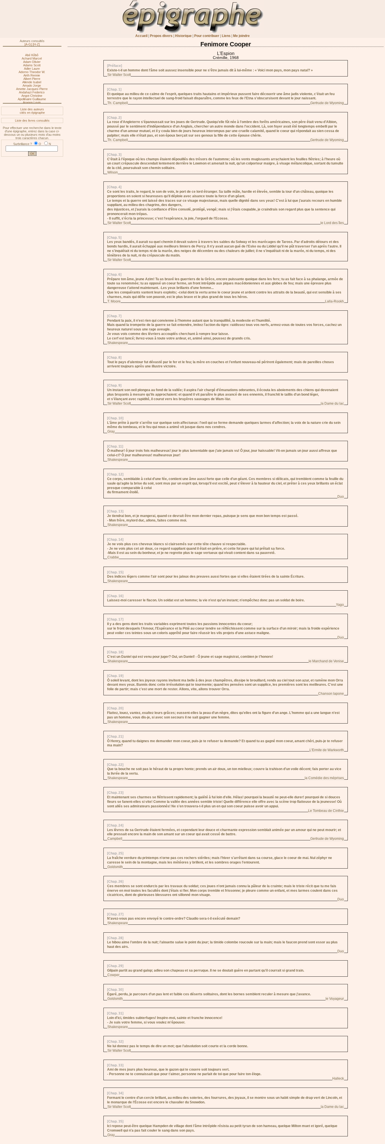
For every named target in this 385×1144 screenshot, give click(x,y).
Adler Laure (32, 68)
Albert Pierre (31, 78)
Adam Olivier (32, 61)
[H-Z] (36, 44)
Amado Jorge (32, 85)
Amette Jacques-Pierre (32, 89)
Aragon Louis (32, 102)
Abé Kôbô (31, 55)
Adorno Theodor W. (32, 72)
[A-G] (28, 44)
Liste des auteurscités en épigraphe (32, 111)
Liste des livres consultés (32, 120)
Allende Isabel (31, 82)
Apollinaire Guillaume (32, 99)
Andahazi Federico (32, 92)
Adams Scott (32, 65)
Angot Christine (31, 95)
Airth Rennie (31, 75)
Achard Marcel (32, 58)
